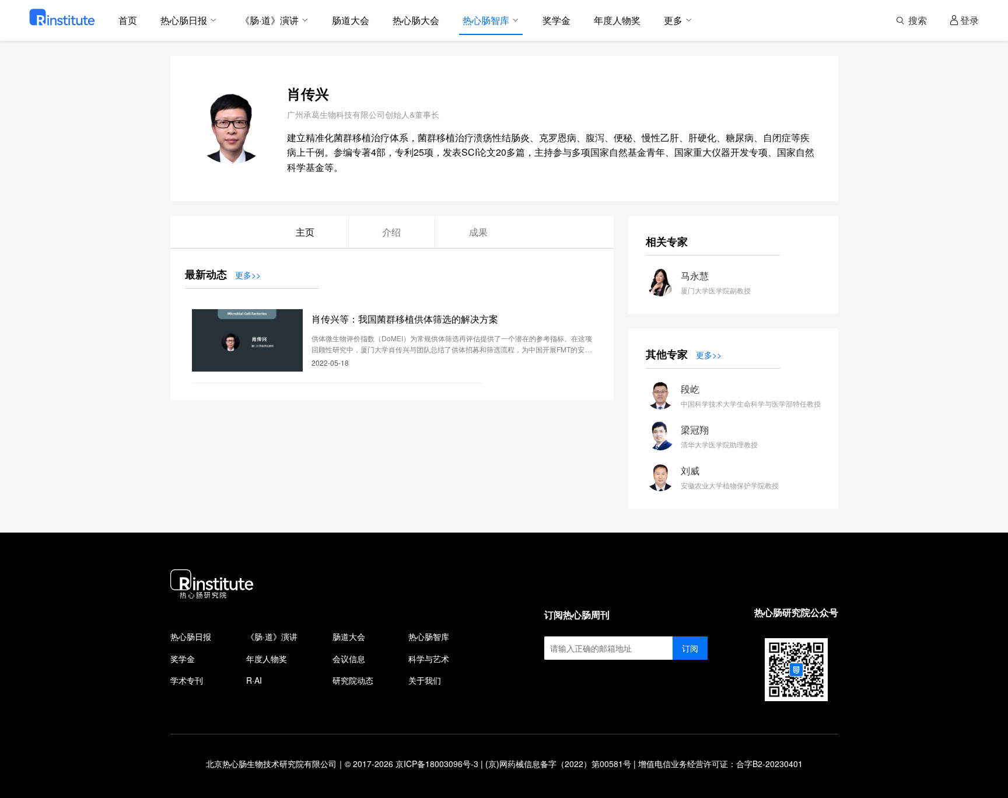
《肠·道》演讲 (272, 636)
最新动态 (206, 274)
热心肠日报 (190, 636)
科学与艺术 (428, 658)
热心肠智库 (428, 636)
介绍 (391, 232)
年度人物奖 (266, 658)
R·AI (254, 680)
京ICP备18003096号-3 (437, 763)
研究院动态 (352, 680)
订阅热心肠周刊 (577, 614)
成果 (478, 232)
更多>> (248, 275)
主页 (305, 232)
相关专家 (667, 241)
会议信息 (348, 658)
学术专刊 (186, 680)
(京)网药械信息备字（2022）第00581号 (558, 763)
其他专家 (667, 354)
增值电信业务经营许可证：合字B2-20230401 (720, 763)
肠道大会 (348, 636)
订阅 (690, 648)
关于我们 (424, 680)
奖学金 (182, 658)
